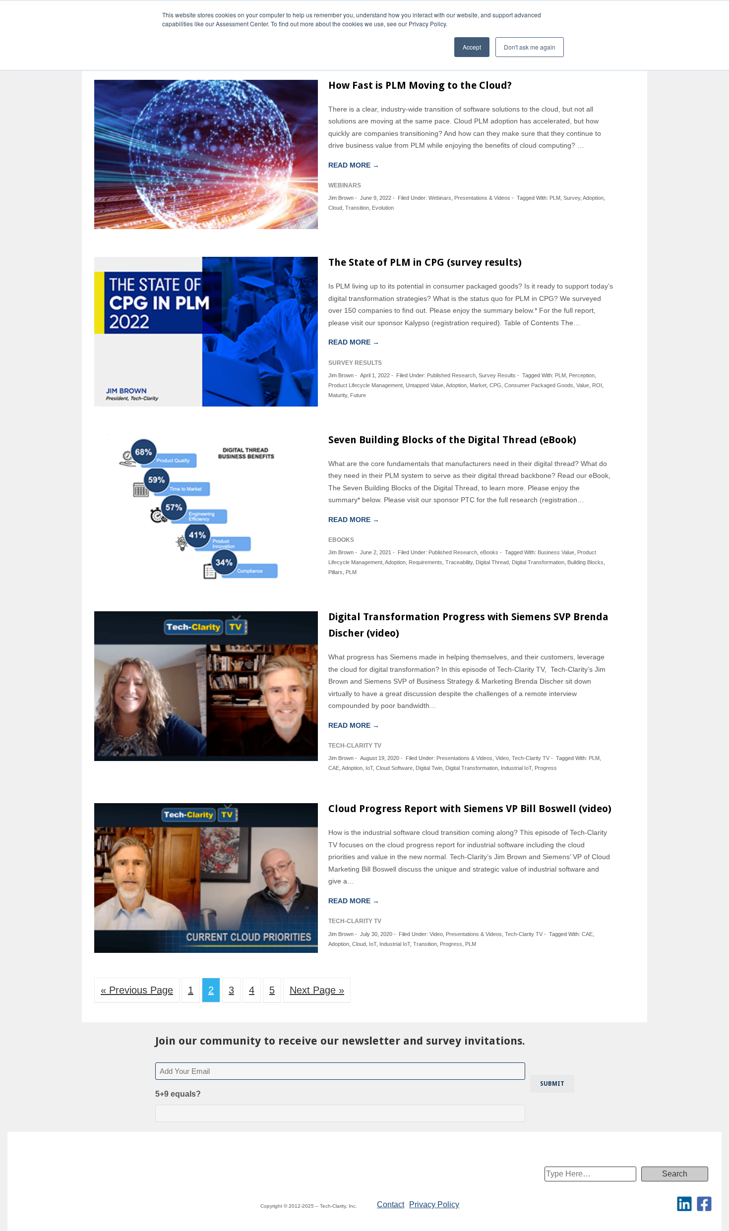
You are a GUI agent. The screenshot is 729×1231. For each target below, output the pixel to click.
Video (502, 758)
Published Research (451, 375)
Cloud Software (394, 768)
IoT (369, 768)
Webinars (439, 198)
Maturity (337, 395)
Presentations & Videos (482, 198)
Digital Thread (492, 562)
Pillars (335, 572)
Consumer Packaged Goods (538, 385)
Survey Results (497, 375)
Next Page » (317, 990)
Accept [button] (472, 47)
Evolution (383, 208)
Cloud (335, 208)
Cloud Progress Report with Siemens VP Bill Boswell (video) (469, 809)
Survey (571, 198)
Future (358, 395)
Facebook (704, 1203)
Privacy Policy (434, 1204)
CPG (495, 385)
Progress (546, 768)
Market (478, 385)
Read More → (353, 165)
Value (582, 385)
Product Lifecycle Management (365, 385)
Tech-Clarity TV (530, 758)
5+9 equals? (178, 1094)
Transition (357, 208)
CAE (333, 768)
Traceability (459, 562)
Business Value (556, 552)
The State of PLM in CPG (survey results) (425, 262)
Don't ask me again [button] (529, 47)
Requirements (425, 562)
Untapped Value (424, 385)
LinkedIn (684, 1203)
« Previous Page (137, 990)
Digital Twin (429, 768)
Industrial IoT (516, 768)
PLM (554, 198)
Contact (390, 1204)
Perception (582, 375)
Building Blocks (585, 562)
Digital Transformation (538, 562)
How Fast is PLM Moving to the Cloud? (420, 85)
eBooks (489, 552)
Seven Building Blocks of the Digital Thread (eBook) (452, 440)
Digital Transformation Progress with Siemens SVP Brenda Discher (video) (468, 625)
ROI (597, 385)
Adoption (593, 198)
